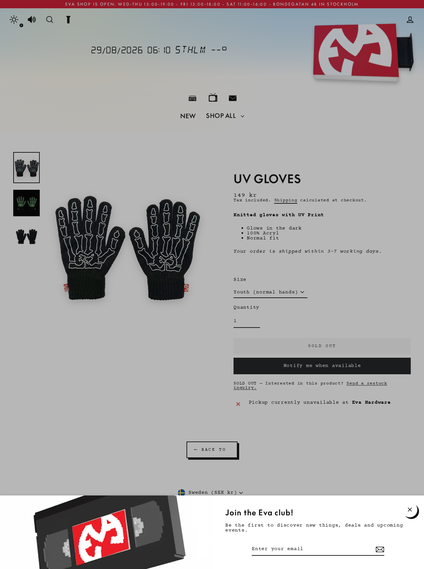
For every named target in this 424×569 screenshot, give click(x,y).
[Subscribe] (379, 549)
